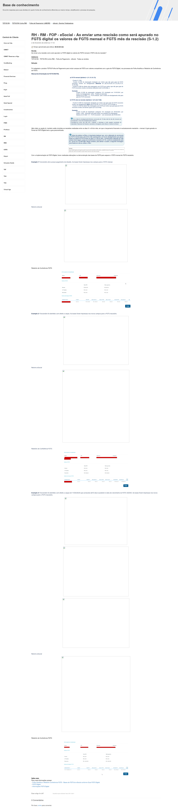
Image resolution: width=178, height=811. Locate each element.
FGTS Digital (36, 784)
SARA (5, 150)
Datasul (6, 70)
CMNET (6, 50)
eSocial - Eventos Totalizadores (63, 23)
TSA (5, 176)
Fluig (5, 83)
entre (40, 805)
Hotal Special (8, 103)
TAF (5, 169)
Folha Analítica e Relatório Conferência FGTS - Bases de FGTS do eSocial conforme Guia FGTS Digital (66, 782)
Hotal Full (7, 96)
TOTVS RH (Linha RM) (19, 23)
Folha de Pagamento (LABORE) (39, 23)
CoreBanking (8, 63)
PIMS (5, 123)
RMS (5, 143)
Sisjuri (6, 156)
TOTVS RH (6, 23)
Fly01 (5, 90)
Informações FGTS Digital (40, 786)
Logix (5, 116)
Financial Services (9, 76)
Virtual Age (7, 189)
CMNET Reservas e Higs (11, 56)
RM (5, 136)
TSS (5, 183)
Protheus (6, 130)
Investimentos (8, 110)
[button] (46, 793)
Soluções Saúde (9, 163)
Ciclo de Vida (8, 43)
